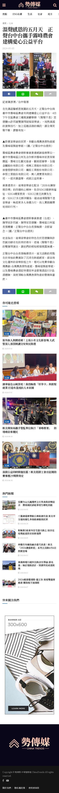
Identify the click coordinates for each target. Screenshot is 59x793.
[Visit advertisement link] (29, 665)
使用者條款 (34, 787)
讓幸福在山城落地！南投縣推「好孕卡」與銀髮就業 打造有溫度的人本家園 (29, 386)
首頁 (4, 23)
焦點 (4, 14)
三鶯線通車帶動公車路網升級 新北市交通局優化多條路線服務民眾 (36, 517)
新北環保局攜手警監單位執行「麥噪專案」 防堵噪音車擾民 (29, 430)
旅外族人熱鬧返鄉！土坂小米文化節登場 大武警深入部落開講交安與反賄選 (28, 342)
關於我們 (6, 787)
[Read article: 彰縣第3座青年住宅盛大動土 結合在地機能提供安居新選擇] (9, 533)
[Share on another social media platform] (50, 94)
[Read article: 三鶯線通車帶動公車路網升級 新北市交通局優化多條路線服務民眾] (9, 519)
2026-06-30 (8, 436)
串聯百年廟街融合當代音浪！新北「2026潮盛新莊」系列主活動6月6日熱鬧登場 (37, 548)
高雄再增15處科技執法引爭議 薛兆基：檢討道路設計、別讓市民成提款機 (36, 565)
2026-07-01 (8, 348)
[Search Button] (55, 5)
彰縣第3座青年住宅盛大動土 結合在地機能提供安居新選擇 (36, 532)
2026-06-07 (24, 587)
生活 (30, 14)
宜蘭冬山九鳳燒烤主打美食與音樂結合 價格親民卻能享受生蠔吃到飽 (36, 503)
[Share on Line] (23, 94)
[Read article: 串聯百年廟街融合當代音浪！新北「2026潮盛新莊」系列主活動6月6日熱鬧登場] (9, 547)
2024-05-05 (8, 48)
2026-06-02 (24, 555)
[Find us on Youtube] (7, 780)
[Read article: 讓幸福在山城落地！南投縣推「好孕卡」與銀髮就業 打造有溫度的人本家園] (29, 367)
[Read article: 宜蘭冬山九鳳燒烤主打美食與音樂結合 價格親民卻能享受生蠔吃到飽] (9, 505)
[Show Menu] (4, 5)
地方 (50, 14)
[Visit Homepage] (29, 5)
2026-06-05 (24, 509)
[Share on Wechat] (36, 94)
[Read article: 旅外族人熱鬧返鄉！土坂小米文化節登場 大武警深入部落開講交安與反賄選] (29, 323)
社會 (40, 14)
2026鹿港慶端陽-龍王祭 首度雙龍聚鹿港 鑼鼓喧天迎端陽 (36, 581)
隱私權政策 (19, 787)
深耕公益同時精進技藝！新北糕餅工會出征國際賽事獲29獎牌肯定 (29, 474)
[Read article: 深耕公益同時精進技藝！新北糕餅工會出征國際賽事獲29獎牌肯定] (29, 455)
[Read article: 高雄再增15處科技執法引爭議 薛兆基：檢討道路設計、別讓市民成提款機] (9, 565)
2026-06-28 (24, 523)
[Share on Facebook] (9, 94)
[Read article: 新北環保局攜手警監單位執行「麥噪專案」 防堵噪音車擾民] (29, 411)
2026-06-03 (24, 572)
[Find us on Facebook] (3, 780)
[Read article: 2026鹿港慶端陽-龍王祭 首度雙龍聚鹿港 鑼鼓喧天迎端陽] (9, 582)
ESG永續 (17, 14)
